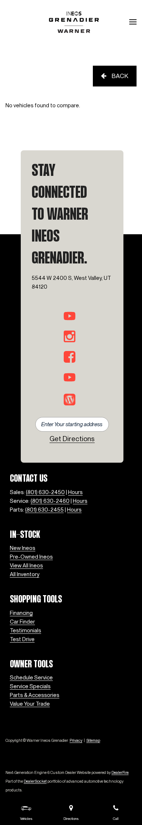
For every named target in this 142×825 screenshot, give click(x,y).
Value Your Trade (30, 704)
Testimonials (25, 630)
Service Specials (30, 686)
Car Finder (22, 621)
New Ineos (22, 548)
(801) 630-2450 (45, 492)
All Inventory (24, 574)
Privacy (76, 740)
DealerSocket (35, 781)
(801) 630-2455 (44, 509)
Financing (21, 613)
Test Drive (22, 639)
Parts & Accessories (34, 695)
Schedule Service (31, 677)
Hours (75, 492)
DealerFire (120, 772)
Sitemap (93, 740)
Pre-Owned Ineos (31, 557)
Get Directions (72, 439)
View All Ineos (26, 565)
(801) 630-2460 (50, 501)
